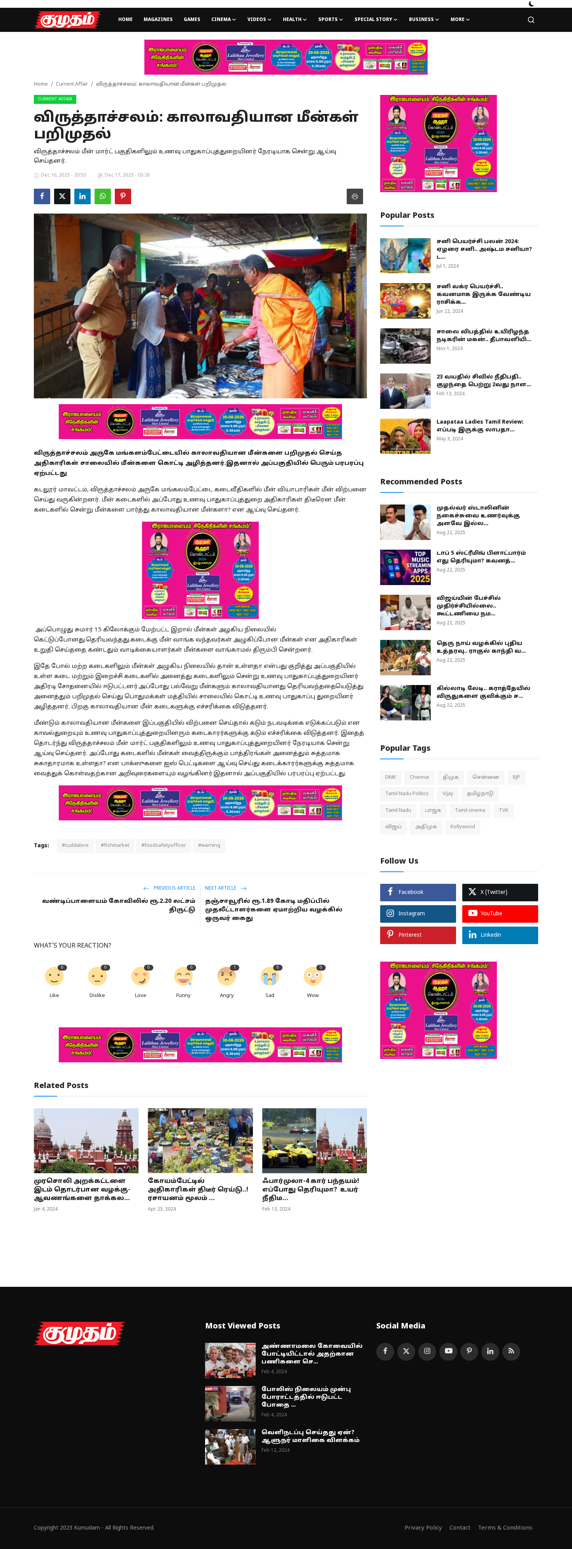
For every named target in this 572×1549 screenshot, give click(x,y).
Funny (183, 996)
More (458, 20)
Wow (313, 996)
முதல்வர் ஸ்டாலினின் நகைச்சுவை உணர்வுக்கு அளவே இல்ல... (478, 516)
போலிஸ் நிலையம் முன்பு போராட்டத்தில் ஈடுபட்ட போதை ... (306, 1397)
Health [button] (292, 20)
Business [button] (421, 20)
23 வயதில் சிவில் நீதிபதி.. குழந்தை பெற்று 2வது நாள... (484, 381)
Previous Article (174, 888)
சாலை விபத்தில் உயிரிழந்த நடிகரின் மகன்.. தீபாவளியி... (484, 336)
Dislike (97, 996)
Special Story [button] (373, 20)
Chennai (419, 777)
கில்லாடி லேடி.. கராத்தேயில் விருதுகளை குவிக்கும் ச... (483, 692)
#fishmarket (115, 846)
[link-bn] (286, 57)
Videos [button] (256, 20)
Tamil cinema (470, 811)
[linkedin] (490, 1352)
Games (192, 20)
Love (140, 996)
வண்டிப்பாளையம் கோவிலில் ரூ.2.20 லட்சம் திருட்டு (118, 906)
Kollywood (463, 827)
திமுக (451, 777)
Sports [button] (328, 20)
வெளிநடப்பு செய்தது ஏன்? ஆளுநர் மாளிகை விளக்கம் (310, 1436)
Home (125, 20)
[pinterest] (469, 1352)
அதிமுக (426, 827)
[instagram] (427, 1352)
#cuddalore (75, 846)
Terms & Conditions (505, 1528)
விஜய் (393, 827)
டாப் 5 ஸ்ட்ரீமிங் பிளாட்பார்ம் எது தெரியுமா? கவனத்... (481, 557)
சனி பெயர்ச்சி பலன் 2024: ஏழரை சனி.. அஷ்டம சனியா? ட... (484, 249)
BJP (516, 777)
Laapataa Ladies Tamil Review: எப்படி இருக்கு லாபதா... (480, 426)
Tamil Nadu (398, 811)
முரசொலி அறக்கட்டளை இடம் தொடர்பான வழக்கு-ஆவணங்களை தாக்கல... (82, 1190)
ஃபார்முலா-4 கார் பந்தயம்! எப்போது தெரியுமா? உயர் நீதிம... (310, 1190)
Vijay (447, 794)
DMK (390, 777)
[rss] (511, 1352)
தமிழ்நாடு (480, 794)
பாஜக (433, 811)
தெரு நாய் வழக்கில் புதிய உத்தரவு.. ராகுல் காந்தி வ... (481, 647)
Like (54, 996)
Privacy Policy (423, 1528)
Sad (269, 996)
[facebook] (385, 1352)
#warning (209, 846)
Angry (227, 996)
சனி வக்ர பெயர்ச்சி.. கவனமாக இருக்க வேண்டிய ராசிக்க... (484, 295)
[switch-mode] (531, 4)
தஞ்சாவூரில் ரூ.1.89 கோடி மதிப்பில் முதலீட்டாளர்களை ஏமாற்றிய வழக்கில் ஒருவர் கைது (273, 910)
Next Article (221, 888)
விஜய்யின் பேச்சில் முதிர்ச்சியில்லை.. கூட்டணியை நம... (469, 606)
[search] (531, 20)
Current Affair (72, 84)
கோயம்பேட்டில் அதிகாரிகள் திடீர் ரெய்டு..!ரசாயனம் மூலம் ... (198, 1190)
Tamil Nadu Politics (407, 794)
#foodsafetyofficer (163, 846)
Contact (459, 1528)
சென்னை (485, 777)
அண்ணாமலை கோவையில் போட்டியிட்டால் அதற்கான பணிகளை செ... (312, 1354)
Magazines (158, 20)
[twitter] (406, 1352)
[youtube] (448, 1352)
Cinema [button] (221, 20)
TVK (504, 811)
